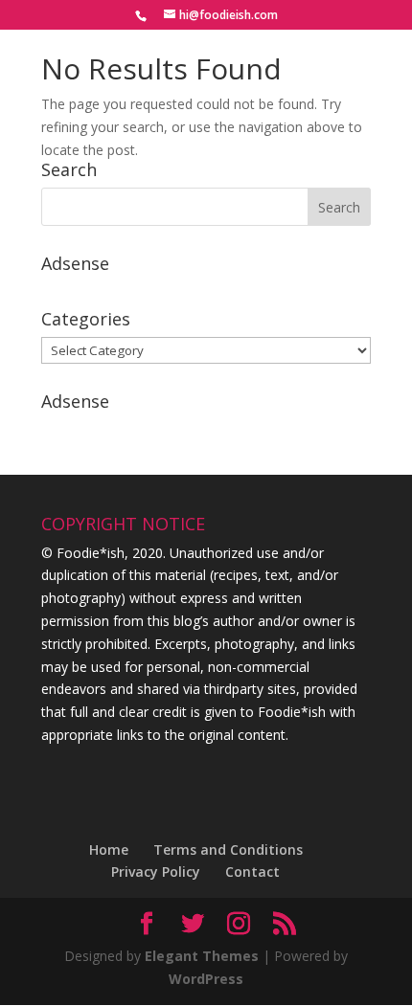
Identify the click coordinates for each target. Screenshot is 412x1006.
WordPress (206, 979)
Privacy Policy (155, 871)
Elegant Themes (202, 956)
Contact (252, 871)
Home (108, 849)
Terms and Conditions (228, 849)
